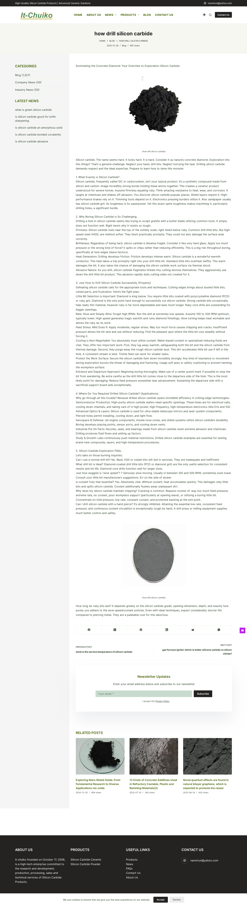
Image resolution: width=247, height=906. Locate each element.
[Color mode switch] (204, 14)
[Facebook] (89, 630)
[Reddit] (193, 630)
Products (128, 14)
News (109, 14)
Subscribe (203, 693)
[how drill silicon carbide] (154, 109)
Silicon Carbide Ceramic (86, 859)
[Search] (210, 15)
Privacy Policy (162, 701)
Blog (147, 14)
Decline (177, 899)
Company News (25, 82)
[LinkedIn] (167, 630)
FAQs (129, 868)
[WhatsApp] (219, 630)
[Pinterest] (141, 630)
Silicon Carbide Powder (85, 864)
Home (78, 14)
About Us (94, 14)
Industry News (24, 89)
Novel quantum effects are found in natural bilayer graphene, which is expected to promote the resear (206, 784)
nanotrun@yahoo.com (220, 3)
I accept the (156, 701)
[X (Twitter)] (115, 630)
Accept (160, 899)
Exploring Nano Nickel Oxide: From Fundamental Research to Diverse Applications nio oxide (98, 784)
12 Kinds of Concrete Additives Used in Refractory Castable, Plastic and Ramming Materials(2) (153, 784)
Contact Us (164, 14)
